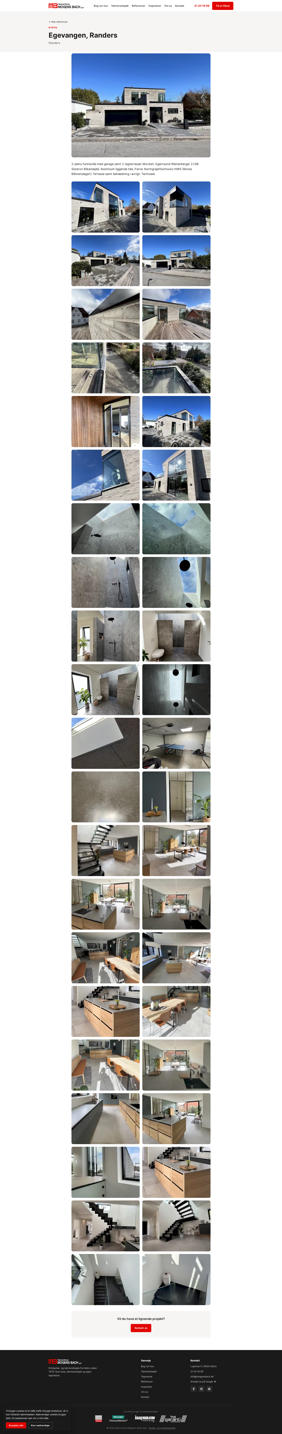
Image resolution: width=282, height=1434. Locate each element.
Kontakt (179, 5)
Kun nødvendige (40, 1425)
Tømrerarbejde (120, 5)
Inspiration (155, 5)
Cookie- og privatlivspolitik (162, 1428)
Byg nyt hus (101, 5)
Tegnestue (146, 1376)
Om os (168, 5)
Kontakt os (141, 1328)
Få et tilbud (222, 5)
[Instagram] (201, 1389)
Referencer (138, 5)
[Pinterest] (209, 1389)
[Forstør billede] (105, 207)
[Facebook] (193, 1389)
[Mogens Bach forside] (66, 5)
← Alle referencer (58, 21)
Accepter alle (16, 1425)
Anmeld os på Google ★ (203, 1381)
